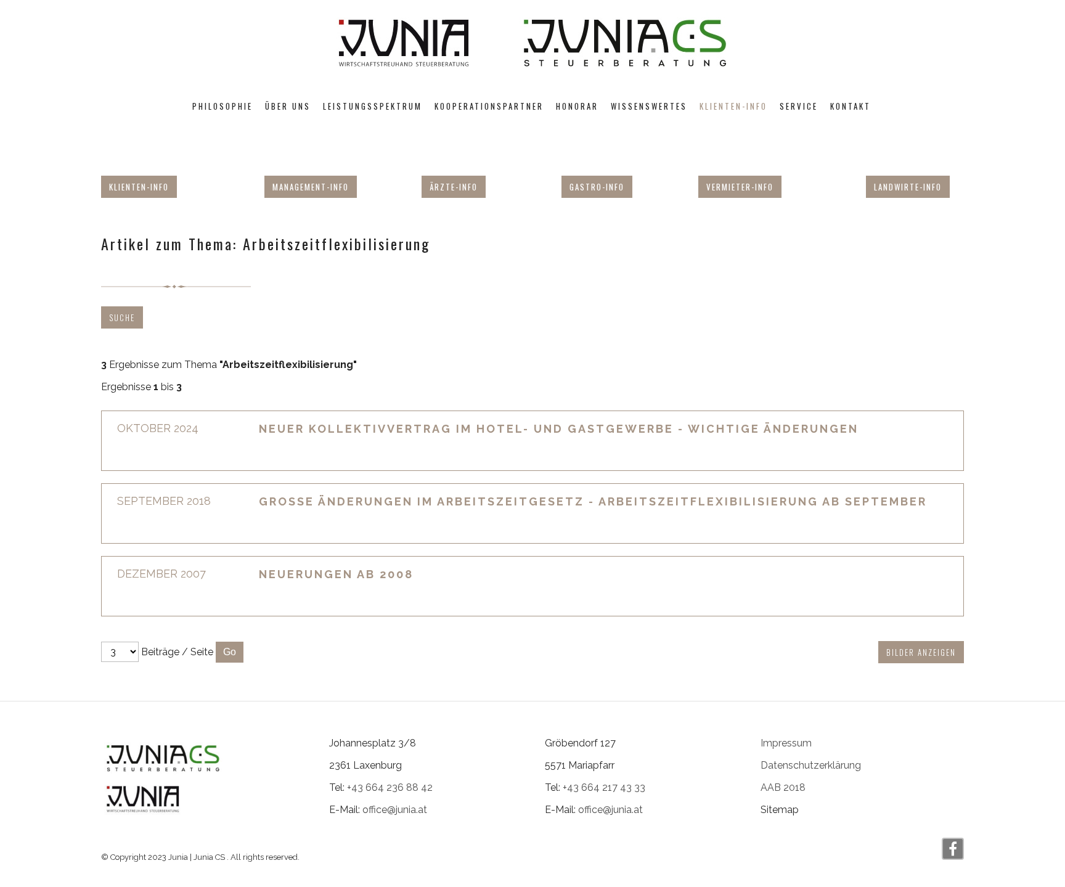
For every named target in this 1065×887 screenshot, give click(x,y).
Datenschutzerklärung (811, 765)
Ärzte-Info (454, 187)
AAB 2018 (783, 787)
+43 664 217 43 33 (604, 787)
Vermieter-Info (739, 187)
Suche (122, 317)
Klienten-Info (139, 187)
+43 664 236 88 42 (390, 787)
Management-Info (310, 187)
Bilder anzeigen (921, 652)
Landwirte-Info (908, 187)
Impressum (786, 743)
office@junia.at (394, 809)
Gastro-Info (596, 187)
